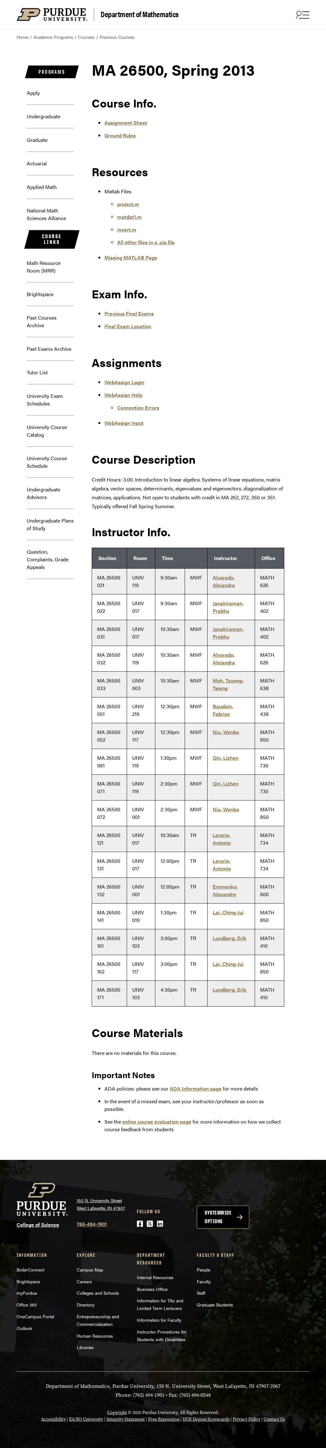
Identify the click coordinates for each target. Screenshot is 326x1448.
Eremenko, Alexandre (225, 890)
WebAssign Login (124, 382)
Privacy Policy (246, 1419)
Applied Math (42, 187)
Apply (33, 92)
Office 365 (27, 1304)
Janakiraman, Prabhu (228, 606)
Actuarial (37, 163)
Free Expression (164, 1419)
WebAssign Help (123, 394)
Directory (86, 1304)
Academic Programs (53, 37)
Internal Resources (155, 1277)
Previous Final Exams (129, 313)
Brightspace (40, 294)
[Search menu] (301, 14)
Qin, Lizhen (225, 757)
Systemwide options (218, 1216)
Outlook (24, 1328)
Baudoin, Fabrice (223, 710)
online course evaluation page (156, 1121)
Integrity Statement (125, 1419)
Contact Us (274, 1419)
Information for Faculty (159, 1320)
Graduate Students (215, 1304)
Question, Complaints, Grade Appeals (47, 559)
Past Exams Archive (49, 348)
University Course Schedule (47, 461)
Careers (84, 1281)
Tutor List (37, 372)
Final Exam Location (127, 326)
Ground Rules (120, 135)
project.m (128, 204)
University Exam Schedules (45, 399)
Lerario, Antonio (222, 838)
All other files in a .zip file (146, 242)
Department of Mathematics (140, 13)
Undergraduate (43, 116)
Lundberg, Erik (229, 938)
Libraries (85, 1347)
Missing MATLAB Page (130, 257)
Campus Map (90, 1269)
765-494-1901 (92, 1224)
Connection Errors (138, 407)
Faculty (204, 1281)
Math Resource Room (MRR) (43, 266)
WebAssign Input (124, 422)
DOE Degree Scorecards (206, 1419)
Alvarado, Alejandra (224, 581)
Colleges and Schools (98, 1293)
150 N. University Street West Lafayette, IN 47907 (101, 1204)
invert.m (126, 229)
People (203, 1269)
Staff (201, 1293)
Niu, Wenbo (226, 732)
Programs (52, 72)
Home (22, 37)
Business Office (152, 1289)
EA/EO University (86, 1419)
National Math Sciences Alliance (46, 214)
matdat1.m (129, 216)
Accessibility (53, 1419)
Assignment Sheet (125, 122)
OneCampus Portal (35, 1316)
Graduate (37, 139)
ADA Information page (196, 1088)
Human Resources (95, 1336)
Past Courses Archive (42, 321)
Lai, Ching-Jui (228, 912)
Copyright (117, 1413)
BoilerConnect (30, 1269)
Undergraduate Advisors (43, 493)
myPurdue (27, 1293)
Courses (86, 37)
